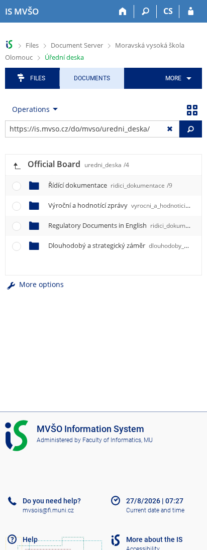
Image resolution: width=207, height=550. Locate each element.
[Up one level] (17, 165)
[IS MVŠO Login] (190, 11)
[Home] (123, 11)
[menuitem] (176, 78)
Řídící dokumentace (110, 185)
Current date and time (155, 510)
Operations (31, 109)
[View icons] (192, 109)
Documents (92, 78)
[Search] (145, 11)
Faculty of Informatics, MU (117, 440)
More (173, 78)
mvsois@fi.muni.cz (48, 510)
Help (30, 539)
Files (32, 45)
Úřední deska (64, 57)
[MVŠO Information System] (9, 44)
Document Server (77, 45)
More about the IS (154, 539)
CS (168, 11)
